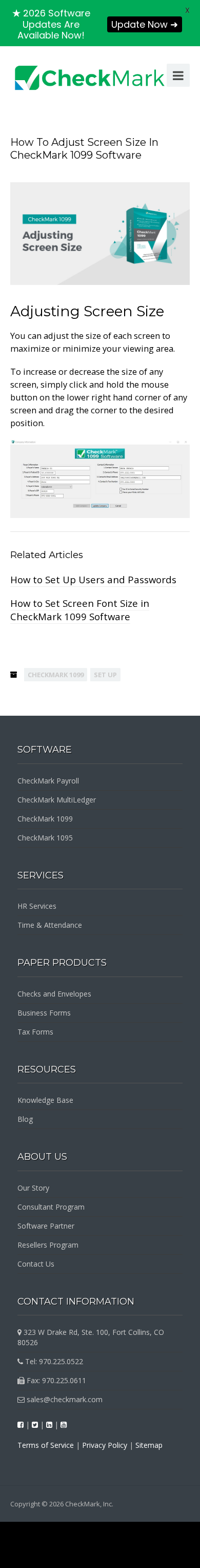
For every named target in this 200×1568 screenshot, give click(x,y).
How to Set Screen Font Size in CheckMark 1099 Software (79, 610)
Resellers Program (47, 1245)
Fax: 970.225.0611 (55, 1380)
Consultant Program (51, 1207)
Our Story (33, 1188)
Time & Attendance (49, 925)
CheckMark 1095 (45, 838)
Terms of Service (45, 1445)
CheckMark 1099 (56, 674)
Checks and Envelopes (54, 994)
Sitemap (149, 1445)
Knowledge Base (45, 1100)
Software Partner (45, 1226)
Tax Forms (35, 1032)
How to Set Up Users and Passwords (93, 579)
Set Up (105, 674)
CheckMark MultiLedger (56, 800)
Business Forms (44, 1013)
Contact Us (35, 1264)
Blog (25, 1119)
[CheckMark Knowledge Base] (90, 77)
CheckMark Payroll (48, 781)
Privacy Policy (104, 1445)
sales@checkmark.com (64, 1399)
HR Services (36, 906)
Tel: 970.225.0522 (53, 1361)
